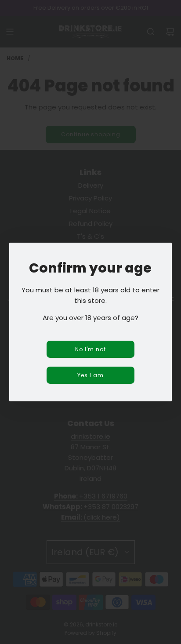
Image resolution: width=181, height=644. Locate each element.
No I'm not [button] (90, 349)
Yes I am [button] (90, 375)
